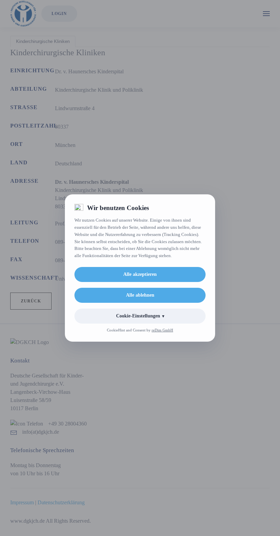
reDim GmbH (162, 330)
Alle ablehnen (140, 295)
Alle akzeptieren (140, 274)
